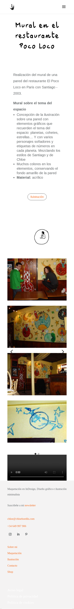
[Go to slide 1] (35, 454)
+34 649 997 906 (16, 526)
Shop (10, 571)
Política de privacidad (22, 596)
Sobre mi (12, 546)
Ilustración (13, 559)
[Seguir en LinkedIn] (18, 534)
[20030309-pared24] (37, 347)
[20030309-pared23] (37, 394)
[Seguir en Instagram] (10, 534)
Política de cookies (20, 602)
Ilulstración (37, 196)
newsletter (30, 505)
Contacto (12, 565)
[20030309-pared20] (37, 441)
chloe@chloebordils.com (20, 518)
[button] (11, 352)
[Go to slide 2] (38, 454)
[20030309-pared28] (37, 299)
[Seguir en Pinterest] (26, 534)
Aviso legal (15, 590)
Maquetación (14, 553)
